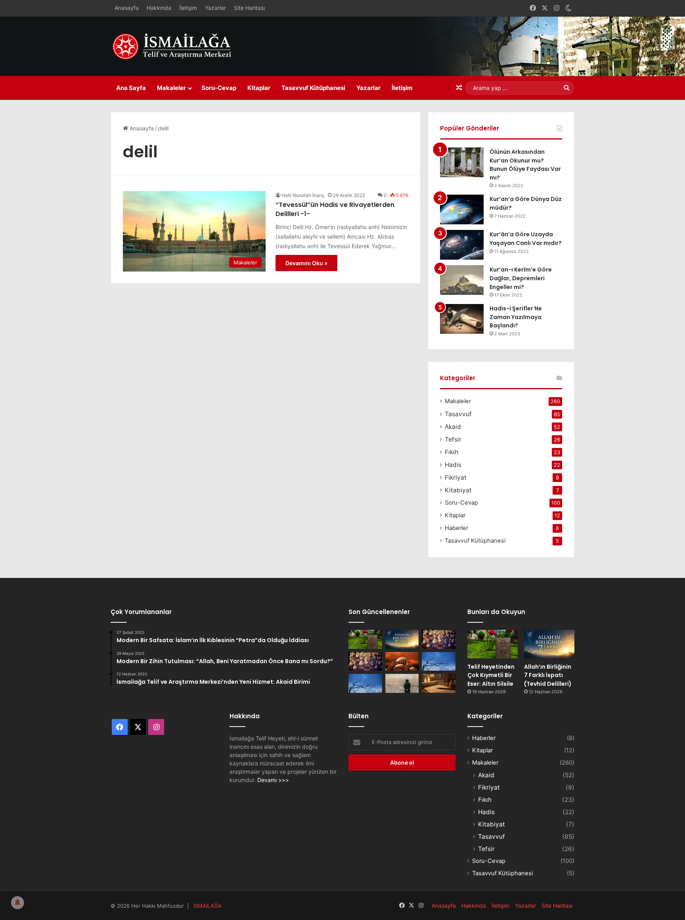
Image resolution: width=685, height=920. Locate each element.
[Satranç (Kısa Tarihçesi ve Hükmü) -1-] (365, 661)
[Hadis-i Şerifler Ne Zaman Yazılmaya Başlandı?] (462, 319)
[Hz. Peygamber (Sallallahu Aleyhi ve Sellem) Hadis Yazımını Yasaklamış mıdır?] (438, 683)
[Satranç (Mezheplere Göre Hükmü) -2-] (438, 639)
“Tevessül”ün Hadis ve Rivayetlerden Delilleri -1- (335, 209)
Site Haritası (249, 7)
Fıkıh (451, 452)
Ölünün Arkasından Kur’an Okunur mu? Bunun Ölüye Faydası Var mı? (525, 165)
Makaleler (171, 88)
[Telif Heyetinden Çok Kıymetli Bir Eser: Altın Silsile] (365, 639)
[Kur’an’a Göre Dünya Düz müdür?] (462, 209)
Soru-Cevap (218, 88)
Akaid (453, 426)
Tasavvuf (458, 414)
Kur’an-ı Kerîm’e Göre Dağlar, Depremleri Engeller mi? (521, 278)
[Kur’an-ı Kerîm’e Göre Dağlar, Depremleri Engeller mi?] (462, 280)
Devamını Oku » (306, 263)
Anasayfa (127, 7)
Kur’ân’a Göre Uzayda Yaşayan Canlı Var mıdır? (526, 238)
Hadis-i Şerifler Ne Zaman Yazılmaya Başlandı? (516, 316)
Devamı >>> (273, 780)
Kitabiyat (458, 490)
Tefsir (453, 439)
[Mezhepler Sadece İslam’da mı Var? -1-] (438, 661)
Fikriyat (456, 477)
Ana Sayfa (131, 88)
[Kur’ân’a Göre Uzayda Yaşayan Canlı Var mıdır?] (462, 245)
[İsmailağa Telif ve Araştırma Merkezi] (176, 46)
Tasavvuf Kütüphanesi (313, 88)
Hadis (453, 465)
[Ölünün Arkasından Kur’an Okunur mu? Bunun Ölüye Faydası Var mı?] (462, 162)
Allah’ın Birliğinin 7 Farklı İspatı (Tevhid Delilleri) (548, 675)
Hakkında (159, 7)
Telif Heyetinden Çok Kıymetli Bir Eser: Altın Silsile (491, 675)
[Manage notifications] (17, 902)
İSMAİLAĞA (207, 906)
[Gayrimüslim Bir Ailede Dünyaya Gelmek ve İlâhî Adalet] (402, 661)
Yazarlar (215, 7)
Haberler (456, 528)
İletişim (188, 7)
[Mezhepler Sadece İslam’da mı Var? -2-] (365, 683)
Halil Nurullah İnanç (303, 195)
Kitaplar (258, 88)
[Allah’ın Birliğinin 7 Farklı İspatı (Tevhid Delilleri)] (402, 639)
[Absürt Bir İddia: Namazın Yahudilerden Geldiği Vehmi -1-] (402, 683)
